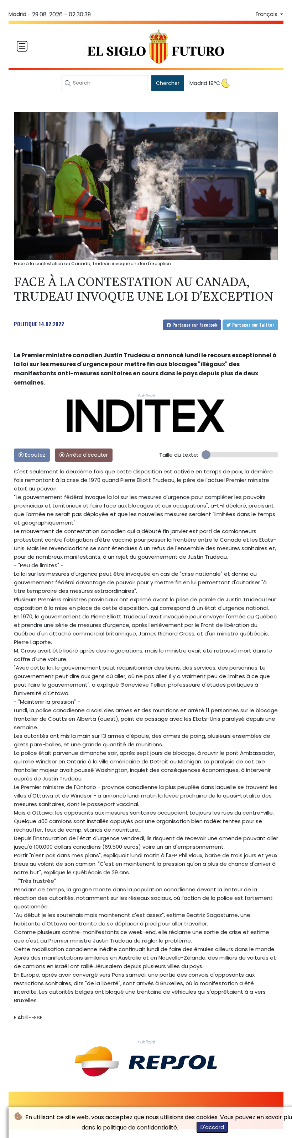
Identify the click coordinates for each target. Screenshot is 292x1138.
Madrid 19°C (204, 83)
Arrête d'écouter (86, 454)
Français (267, 14)
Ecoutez (34, 454)
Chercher (167, 83)
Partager (194, 325)
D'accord (212, 1127)
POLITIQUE (25, 324)
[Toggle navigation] (22, 46)
